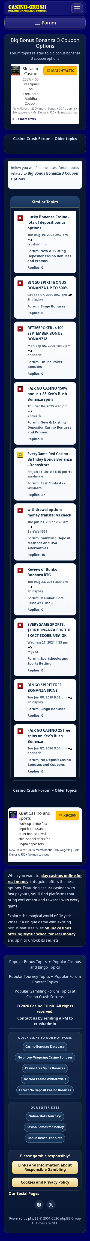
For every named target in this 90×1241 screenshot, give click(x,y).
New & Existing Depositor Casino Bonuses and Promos (49, 255)
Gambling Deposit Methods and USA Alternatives (48, 543)
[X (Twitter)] (51, 1204)
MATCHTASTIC (62, 70)
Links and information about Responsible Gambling (45, 1167)
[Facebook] (39, 1204)
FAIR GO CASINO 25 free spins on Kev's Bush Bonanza (48, 736)
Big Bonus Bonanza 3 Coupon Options (45, 43)
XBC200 (69, 815)
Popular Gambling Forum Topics (43, 991)
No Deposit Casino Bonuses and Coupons (49, 762)
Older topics (66, 138)
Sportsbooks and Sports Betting (47, 660)
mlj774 (32, 652)
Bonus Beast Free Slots (45, 1138)
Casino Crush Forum (32, 138)
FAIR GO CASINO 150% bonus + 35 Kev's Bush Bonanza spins (47, 394)
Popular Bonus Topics (28, 961)
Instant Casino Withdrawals (45, 1079)
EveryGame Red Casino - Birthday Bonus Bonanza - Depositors (49, 459)
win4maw (35, 476)
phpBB (33, 1218)
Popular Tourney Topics (29, 976)
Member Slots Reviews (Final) (45, 600)
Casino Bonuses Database (45, 1046)
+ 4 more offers (25, 119)
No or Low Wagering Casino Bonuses (45, 1057)
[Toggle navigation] (77, 8)
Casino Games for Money (45, 1127)
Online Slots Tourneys (45, 1116)
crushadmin (37, 244)
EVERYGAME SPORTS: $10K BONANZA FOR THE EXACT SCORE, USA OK (49, 630)
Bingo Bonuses (52, 306)
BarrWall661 (37, 531)
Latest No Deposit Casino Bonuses (45, 1090)
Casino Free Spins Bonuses (45, 1068)
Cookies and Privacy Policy (45, 1182)
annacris (34, 355)
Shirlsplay (35, 299)
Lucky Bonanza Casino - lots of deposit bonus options (48, 222)
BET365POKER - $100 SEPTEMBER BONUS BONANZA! (45, 333)
